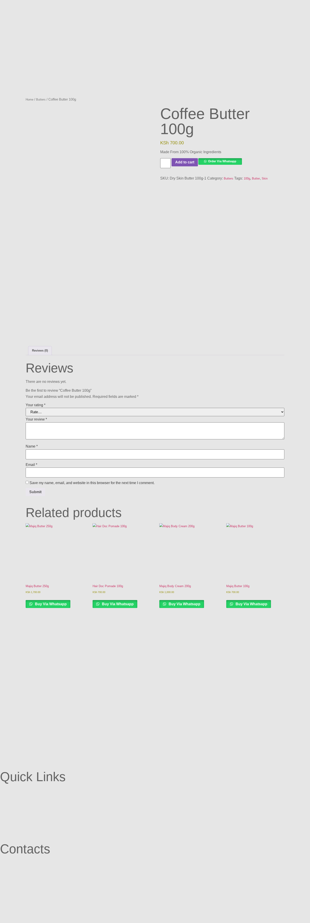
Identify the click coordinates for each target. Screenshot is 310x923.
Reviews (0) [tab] (40, 350)
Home (29, 99)
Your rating (35, 405)
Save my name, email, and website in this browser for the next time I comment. (92, 483)
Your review (36, 419)
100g (247, 178)
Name (32, 446)
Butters (41, 99)
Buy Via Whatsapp (50, 604)
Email (31, 465)
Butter (256, 178)
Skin (265, 178)
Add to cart (184, 162)
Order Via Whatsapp (222, 161)
